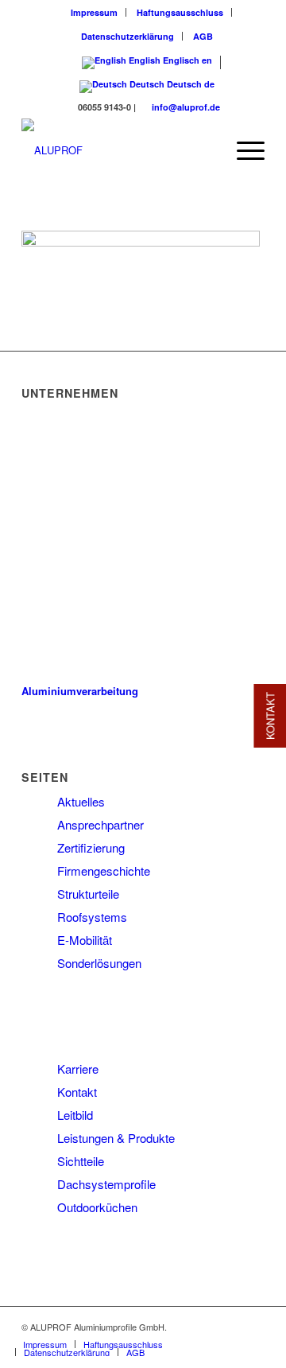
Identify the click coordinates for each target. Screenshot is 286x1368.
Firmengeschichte (103, 870)
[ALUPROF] (118, 150)
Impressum (94, 12)
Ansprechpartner (100, 824)
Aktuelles (81, 801)
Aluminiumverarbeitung (79, 690)
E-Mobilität (84, 939)
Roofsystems (92, 916)
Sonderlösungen (99, 962)
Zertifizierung (91, 847)
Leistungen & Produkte (116, 1137)
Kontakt (77, 1091)
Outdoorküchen (97, 1207)
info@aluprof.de (186, 107)
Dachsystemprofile (106, 1184)
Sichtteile (80, 1160)
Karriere (78, 1068)
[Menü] (243, 150)
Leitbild (75, 1114)
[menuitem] (94, 12)
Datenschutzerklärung (127, 36)
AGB (203, 36)
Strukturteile (88, 893)
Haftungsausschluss (180, 12)
